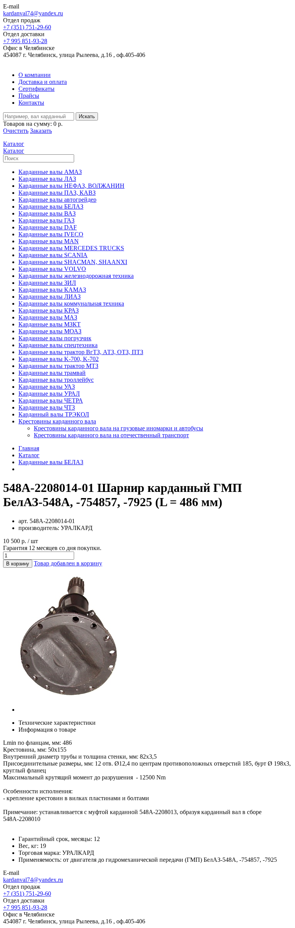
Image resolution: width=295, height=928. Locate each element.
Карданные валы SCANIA (53, 255)
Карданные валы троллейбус (56, 379)
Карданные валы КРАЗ (48, 310)
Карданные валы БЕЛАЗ (50, 206)
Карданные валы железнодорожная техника (76, 276)
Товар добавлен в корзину (68, 563)
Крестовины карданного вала (57, 421)
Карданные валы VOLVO (52, 269)
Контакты (31, 102)
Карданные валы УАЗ (46, 386)
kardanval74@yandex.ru (33, 13)
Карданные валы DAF (47, 227)
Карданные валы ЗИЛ (47, 282)
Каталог (29, 455)
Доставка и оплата (42, 82)
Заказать (41, 130)
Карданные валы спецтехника (58, 345)
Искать (87, 116)
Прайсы (28, 95)
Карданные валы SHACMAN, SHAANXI (72, 262)
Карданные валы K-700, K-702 (58, 359)
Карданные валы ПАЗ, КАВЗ (57, 192)
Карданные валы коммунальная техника (71, 303)
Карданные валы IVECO (50, 234)
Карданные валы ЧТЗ (46, 407)
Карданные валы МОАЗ (49, 331)
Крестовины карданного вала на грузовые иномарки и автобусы (118, 428)
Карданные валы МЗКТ (49, 324)
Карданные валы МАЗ (47, 317)
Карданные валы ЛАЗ (47, 179)
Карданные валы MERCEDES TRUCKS (71, 248)
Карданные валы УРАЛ (49, 393)
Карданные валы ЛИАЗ (49, 296)
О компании (34, 75)
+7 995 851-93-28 (25, 41)
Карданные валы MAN (48, 241)
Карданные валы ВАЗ (47, 213)
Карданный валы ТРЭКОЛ (53, 414)
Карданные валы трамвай (52, 373)
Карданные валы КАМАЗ (52, 289)
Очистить (15, 130)
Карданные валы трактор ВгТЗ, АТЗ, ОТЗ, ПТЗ (80, 352)
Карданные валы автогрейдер (57, 199)
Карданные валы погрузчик (54, 338)
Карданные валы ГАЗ (46, 220)
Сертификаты (36, 88)
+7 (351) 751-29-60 (27, 27)
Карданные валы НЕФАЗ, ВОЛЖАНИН (71, 185)
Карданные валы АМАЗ (50, 172)
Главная (28, 448)
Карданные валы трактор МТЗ (58, 366)
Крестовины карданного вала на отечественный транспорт (111, 435)
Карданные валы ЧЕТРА (50, 400)
